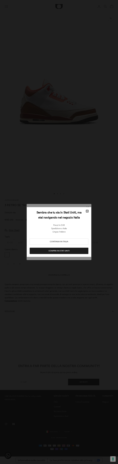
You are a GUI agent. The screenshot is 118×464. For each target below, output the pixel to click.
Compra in (59, 251)
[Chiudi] (87, 211)
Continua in (59, 241)
